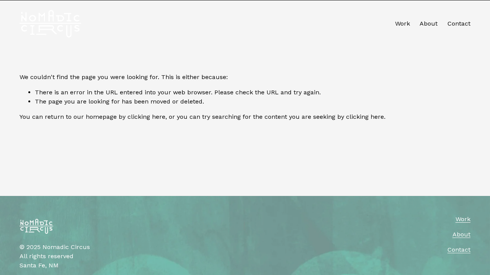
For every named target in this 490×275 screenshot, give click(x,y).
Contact (459, 23)
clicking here (146, 116)
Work (402, 23)
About (429, 23)
